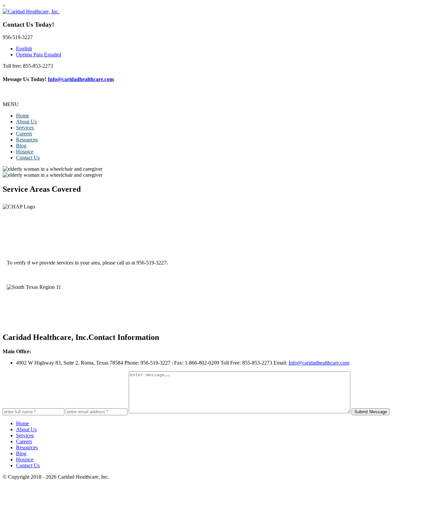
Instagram (393, 98)
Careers (24, 133)
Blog (21, 145)
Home (22, 115)
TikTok (416, 98)
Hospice (24, 151)
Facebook (367, 98)
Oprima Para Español (38, 54)
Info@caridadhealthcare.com (81, 79)
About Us (26, 121)
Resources (27, 139)
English (24, 48)
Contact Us (28, 157)
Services (25, 127)
